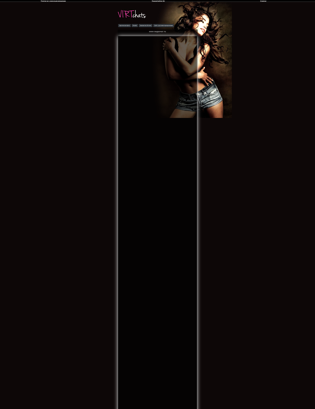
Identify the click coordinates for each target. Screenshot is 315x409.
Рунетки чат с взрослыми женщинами (53, 1)
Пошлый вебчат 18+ (158, 1)
